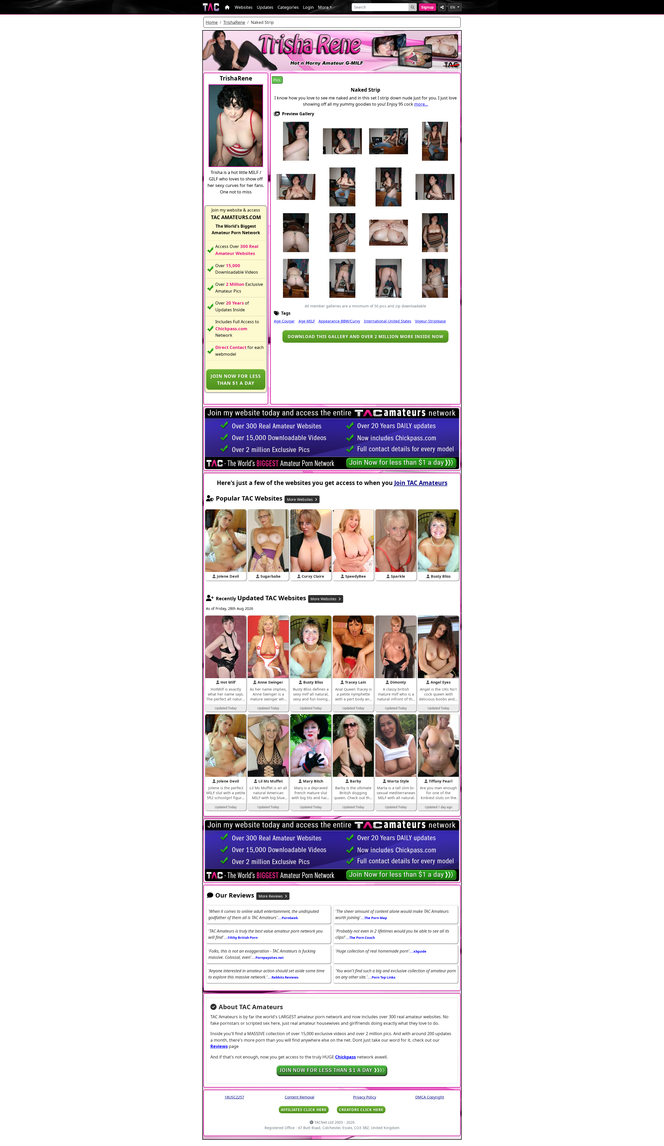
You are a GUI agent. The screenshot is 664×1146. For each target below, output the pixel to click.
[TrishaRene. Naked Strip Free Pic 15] (435, 232)
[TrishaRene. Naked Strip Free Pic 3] (388, 141)
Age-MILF (307, 321)
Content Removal (299, 1097)
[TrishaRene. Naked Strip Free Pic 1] (296, 141)
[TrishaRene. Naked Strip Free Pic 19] (388, 278)
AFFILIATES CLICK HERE (304, 1109)
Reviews (219, 1046)
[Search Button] (413, 7)
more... (421, 104)
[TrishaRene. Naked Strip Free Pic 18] (342, 278)
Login (308, 7)
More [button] (323, 7)
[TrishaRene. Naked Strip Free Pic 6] (296, 187)
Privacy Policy (364, 1097)
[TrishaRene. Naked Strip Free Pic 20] (435, 278)
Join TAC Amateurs (420, 483)
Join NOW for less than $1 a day (236, 379)
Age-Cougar (284, 321)
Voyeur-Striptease (430, 321)
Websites (244, 7)
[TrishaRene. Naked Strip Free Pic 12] (342, 232)
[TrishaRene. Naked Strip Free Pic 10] (435, 187)
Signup (427, 7)
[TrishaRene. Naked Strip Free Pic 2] (342, 141)
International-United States (387, 321)
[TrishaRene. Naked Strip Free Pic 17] (296, 278)
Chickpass (345, 1057)
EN (453, 7)
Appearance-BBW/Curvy (339, 321)
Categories (288, 7)
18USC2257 (234, 1097)
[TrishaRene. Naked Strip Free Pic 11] (296, 232)
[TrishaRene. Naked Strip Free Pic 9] (388, 187)
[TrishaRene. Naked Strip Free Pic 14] (388, 232)
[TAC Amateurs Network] (211, 7)
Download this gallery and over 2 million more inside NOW (365, 336)
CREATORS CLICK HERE (361, 1109)
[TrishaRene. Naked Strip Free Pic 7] (342, 187)
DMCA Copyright (429, 1097)
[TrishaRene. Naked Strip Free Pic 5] (435, 141)
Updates (265, 7)
